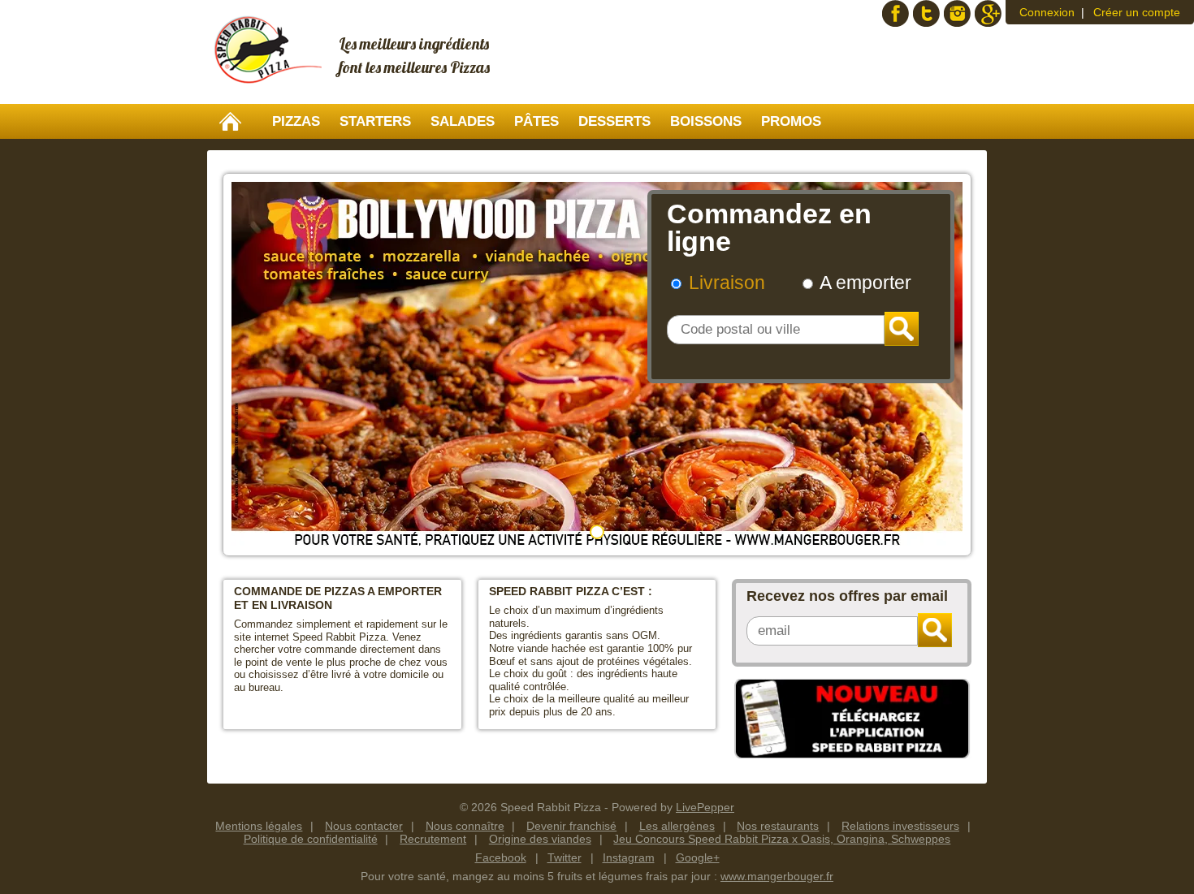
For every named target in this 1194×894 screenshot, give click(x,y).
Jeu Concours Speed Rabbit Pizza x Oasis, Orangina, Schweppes (781, 838)
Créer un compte (1136, 12)
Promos (791, 121)
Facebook (895, 13)
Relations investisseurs (900, 825)
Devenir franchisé (571, 825)
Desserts (614, 121)
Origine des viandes (540, 838)
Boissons (706, 121)
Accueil (230, 121)
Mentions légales (258, 825)
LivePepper (705, 807)
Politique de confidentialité (311, 838)
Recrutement (433, 838)
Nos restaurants (778, 825)
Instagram (957, 13)
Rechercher (902, 329)
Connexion (1047, 12)
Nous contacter (364, 825)
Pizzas (296, 121)
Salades (462, 121)
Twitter (926, 13)
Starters (375, 121)
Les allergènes (677, 825)
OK (935, 630)
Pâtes (536, 121)
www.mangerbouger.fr (776, 876)
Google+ (988, 13)
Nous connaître (465, 825)
